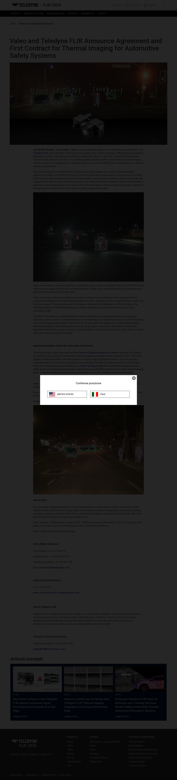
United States (65, 394)
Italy (103, 394)
